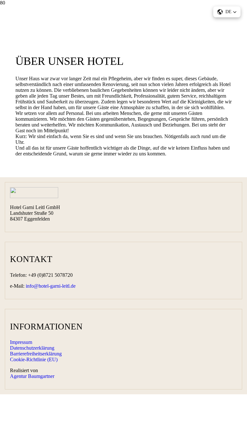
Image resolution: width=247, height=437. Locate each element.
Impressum (21, 342)
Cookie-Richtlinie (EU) (34, 359)
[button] (227, 12)
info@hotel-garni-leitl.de (51, 286)
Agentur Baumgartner (32, 376)
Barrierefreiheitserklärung (36, 353)
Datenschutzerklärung (32, 348)
